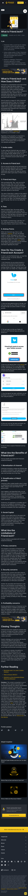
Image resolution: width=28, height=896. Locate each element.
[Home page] (9, 3)
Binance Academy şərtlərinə (12, 888)
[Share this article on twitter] (2, 730)
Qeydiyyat (20, 2)
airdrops (10, 233)
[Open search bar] (15, 2)
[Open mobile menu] (25, 2)
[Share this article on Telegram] (15, 730)
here (11, 703)
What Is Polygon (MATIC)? (10, 674)
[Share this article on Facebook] (8, 730)
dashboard (16, 131)
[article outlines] (25, 11)
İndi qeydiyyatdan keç (14, 815)
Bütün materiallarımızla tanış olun (13, 829)
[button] (25, 3)
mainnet (22, 364)
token (19, 240)
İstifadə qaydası (21, 887)
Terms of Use (20, 715)
